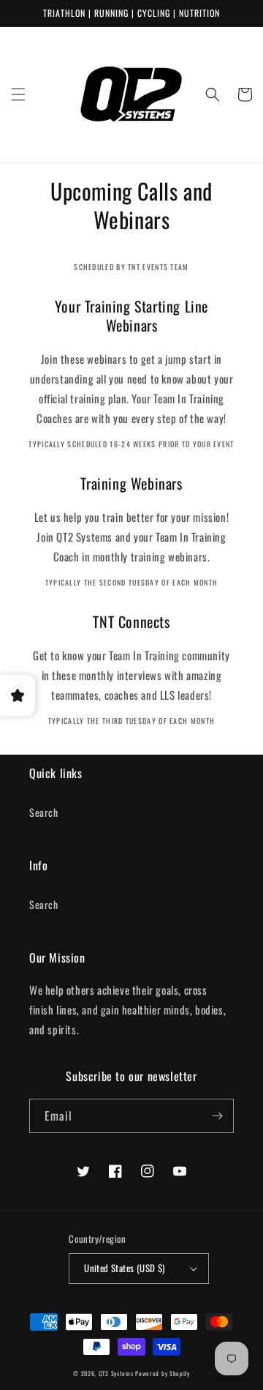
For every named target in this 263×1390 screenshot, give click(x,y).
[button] (18, 94)
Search (43, 812)
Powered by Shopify (162, 1373)
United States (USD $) (124, 1267)
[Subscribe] (217, 1116)
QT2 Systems (116, 1373)
